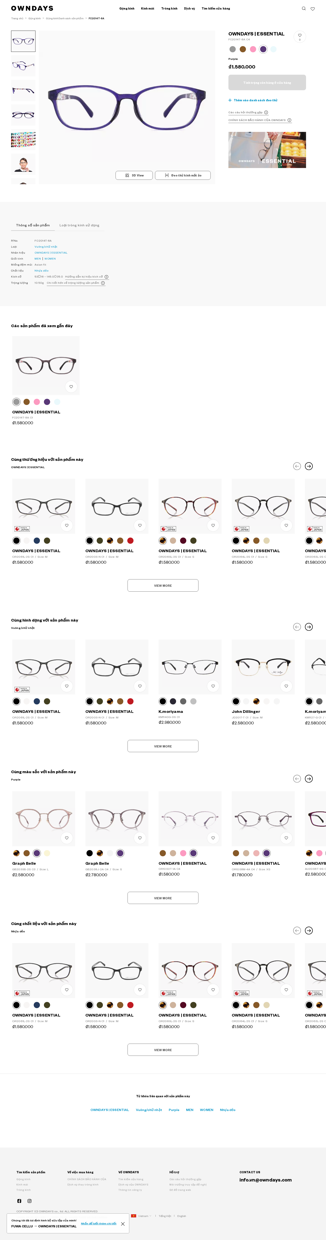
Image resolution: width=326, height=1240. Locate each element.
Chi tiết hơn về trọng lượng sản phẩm (73, 282)
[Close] (123, 1223)
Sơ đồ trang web (180, 1189)
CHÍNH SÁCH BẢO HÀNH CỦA (86, 1179)
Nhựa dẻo (42, 270)
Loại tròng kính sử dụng (80, 225)
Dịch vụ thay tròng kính (83, 1184)
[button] (83, 107)
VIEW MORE (163, 585)
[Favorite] (312, 8)
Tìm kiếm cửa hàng (216, 8)
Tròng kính (23, 1189)
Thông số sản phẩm (33, 225)
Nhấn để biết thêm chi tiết (98, 1223)
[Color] (16, 402)
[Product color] (233, 49)
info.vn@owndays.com (266, 1179)
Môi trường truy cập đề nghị (188, 1184)
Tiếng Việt (165, 1216)
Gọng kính (23, 1179)
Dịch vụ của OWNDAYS (133, 1184)
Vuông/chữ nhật (46, 246)
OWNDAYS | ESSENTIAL (51, 252)
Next (309, 466)
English (181, 1216)
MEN (38, 258)
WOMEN (50, 258)
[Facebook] (19, 1201)
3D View (138, 175)
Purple (174, 1110)
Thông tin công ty (130, 1189)
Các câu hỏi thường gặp (245, 112)
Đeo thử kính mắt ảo (186, 175)
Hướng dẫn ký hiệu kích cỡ (84, 276)
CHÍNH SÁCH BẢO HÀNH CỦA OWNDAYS (257, 120)
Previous (297, 466)
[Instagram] (29, 1201)
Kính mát (22, 1184)
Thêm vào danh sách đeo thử (256, 100)
